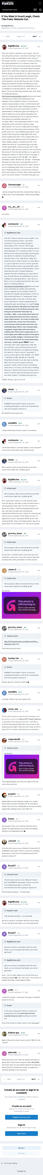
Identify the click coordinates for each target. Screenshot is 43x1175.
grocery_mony (15, 533)
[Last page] (40, 36)
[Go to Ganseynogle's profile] (4, 185)
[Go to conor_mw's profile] (4, 710)
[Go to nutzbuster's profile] (4, 225)
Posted (18, 48)
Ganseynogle (14, 184)
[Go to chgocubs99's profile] (4, 740)
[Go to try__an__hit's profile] (4, 208)
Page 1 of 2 (21, 36)
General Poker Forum (26, 28)
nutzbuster (13, 224)
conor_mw (13, 709)
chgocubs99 (14, 739)
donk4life (12, 423)
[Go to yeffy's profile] (4, 991)
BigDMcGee (8, 26)
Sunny (11, 819)
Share (22, 1148)
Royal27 (12, 865)
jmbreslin (12, 1052)
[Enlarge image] (3, 197)
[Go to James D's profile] (4, 570)
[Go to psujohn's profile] (4, 795)
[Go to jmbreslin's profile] (4, 1053)
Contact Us (21, 1171)
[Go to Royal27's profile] (4, 866)
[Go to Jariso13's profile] (4, 842)
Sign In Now (21, 1133)
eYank (11, 389)
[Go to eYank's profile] (4, 390)
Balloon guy (13, 1032)
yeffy (10, 990)
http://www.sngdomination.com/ (14, 96)
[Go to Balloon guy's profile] (4, 1034)
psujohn (12, 794)
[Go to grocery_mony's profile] (4, 534)
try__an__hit (14, 207)
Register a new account (21, 1117)
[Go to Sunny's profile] (4, 820)
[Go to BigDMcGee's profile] (4, 47)
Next (35, 36)
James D (12, 569)
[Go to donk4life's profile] (4, 424)
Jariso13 (12, 841)
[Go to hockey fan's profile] (4, 659)
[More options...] (38, 46)
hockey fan (13, 658)
